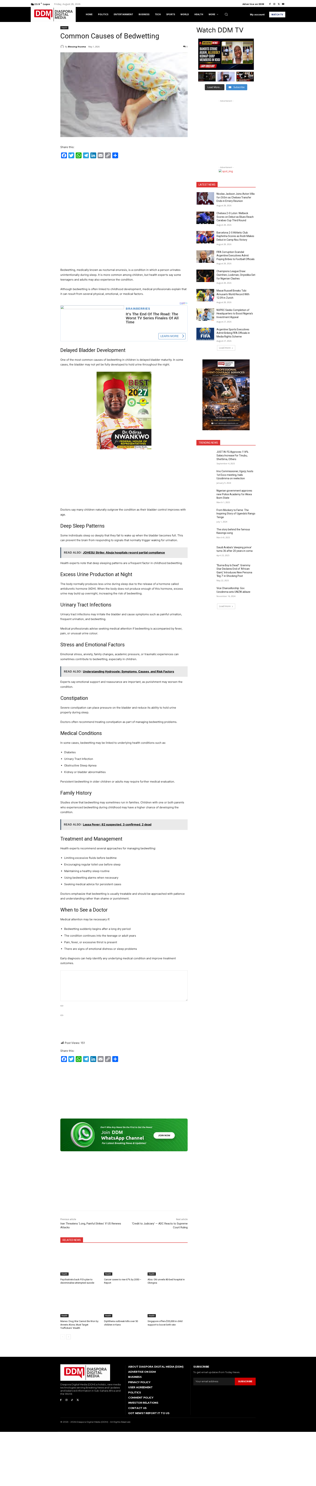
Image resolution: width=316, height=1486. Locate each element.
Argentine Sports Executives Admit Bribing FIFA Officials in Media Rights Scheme (233, 333)
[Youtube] (283, 4)
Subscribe (245, 1381)
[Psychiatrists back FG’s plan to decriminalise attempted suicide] (80, 1262)
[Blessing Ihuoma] (62, 46)
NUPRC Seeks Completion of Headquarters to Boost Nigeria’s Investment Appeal (235, 314)
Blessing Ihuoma (77, 46)
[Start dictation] (61, 1005)
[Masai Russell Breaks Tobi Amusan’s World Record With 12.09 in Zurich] (205, 295)
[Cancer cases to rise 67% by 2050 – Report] (124, 1262)
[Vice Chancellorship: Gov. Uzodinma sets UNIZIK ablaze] (205, 593)
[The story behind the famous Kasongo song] (205, 534)
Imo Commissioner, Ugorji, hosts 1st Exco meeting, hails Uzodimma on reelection (235, 475)
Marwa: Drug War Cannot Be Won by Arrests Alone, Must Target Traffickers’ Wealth (79, 1324)
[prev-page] (62, 1336)
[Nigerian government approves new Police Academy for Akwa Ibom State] (205, 495)
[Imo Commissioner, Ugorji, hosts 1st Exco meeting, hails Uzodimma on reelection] (205, 476)
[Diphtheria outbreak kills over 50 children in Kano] (124, 1303)
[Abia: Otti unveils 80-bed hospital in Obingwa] (168, 1262)
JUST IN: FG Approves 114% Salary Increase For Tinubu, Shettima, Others (232, 455)
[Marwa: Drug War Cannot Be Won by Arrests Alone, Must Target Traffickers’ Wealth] (80, 1303)
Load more (225, 347)
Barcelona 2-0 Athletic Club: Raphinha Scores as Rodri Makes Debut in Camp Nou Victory (235, 236)
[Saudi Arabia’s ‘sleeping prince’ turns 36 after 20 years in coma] (205, 552)
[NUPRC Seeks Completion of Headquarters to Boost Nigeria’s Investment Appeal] (205, 314)
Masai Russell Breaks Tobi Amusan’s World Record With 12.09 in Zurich (233, 294)
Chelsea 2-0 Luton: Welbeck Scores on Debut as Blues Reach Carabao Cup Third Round (235, 217)
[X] (278, 4)
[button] (226, 14)
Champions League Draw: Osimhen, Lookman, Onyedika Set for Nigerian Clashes (236, 275)
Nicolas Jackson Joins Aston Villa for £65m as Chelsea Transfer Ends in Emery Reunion (236, 197)
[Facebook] (270, 4)
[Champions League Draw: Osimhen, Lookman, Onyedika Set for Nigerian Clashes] (205, 276)
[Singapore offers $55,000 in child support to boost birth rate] (168, 1303)
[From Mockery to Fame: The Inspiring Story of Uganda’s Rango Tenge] (205, 514)
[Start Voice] (61, 1015)
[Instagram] (274, 4)
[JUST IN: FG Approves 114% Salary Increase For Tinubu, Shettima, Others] (205, 456)
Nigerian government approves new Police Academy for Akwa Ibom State (234, 494)
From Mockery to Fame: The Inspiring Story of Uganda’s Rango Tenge (236, 514)
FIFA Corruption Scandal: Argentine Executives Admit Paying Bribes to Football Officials (236, 256)
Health (64, 27)
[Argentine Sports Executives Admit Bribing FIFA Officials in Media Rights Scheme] (205, 334)
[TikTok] (72, 1400)
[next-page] (68, 1336)
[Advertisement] (124, 187)
